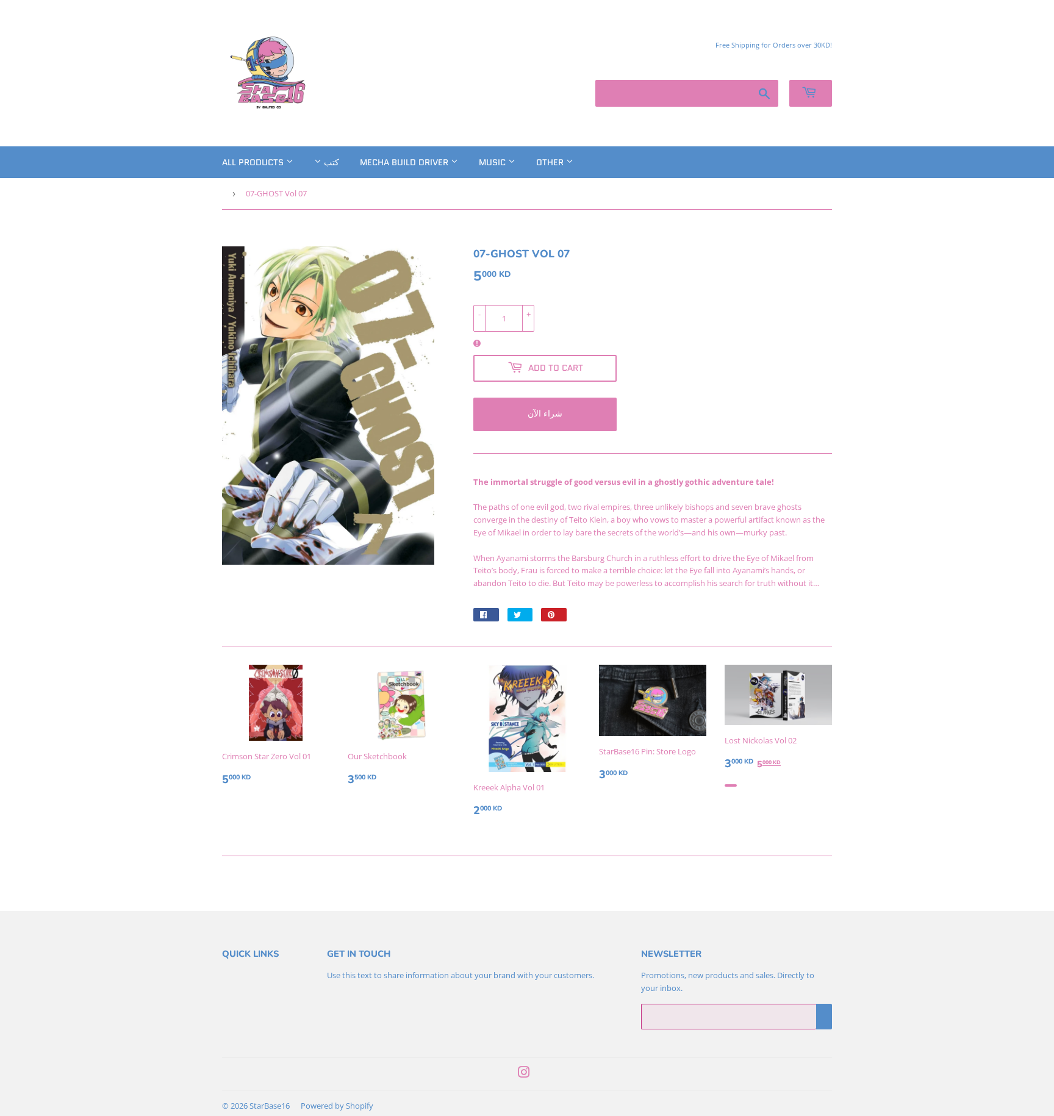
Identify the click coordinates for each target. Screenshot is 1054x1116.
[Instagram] (524, 1073)
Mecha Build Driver (405, 162)
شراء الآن (545, 413)
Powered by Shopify (337, 1105)
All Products (254, 162)
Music (493, 162)
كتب (330, 162)
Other (551, 162)
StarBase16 (269, 1105)
